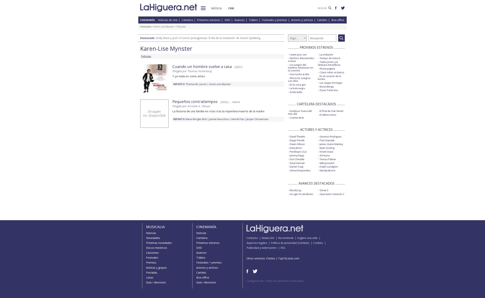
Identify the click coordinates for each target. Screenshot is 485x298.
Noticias (151, 233)
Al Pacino (325, 155)
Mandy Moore (327, 170)
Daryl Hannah (297, 163)
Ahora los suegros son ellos (299, 79)
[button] (203, 8)
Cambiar (303, 243)
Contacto (252, 238)
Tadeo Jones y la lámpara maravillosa (329, 63)
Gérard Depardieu (300, 170)
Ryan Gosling (327, 148)
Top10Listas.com (288, 258)
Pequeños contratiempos (195, 101)
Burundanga (327, 86)
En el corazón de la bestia (329, 77)
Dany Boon (296, 148)
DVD (227, 20)
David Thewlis (297, 136)
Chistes (270, 258)
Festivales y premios (274, 20)
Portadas (151, 272)
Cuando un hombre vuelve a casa (202, 66)
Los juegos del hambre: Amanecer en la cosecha (300, 67)
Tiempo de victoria (330, 58)
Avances (239, 20)
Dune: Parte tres (329, 90)
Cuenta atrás (297, 117)
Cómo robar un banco (332, 72)
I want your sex (298, 54)
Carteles (322, 20)
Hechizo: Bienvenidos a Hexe (301, 59)
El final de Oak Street (331, 111)
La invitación (326, 54)
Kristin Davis (326, 151)
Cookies (318, 243)
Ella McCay (295, 190)
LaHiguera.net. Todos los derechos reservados (275, 281)
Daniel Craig (296, 166)
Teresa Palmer (328, 159)
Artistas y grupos (156, 267)
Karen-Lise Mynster (164, 26)
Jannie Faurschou (219, 119)
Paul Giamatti (327, 140)
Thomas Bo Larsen (196, 84)
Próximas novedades (159, 243)
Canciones (152, 252)
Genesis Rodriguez (331, 136)
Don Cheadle (297, 159)
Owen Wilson (297, 144)
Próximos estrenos (208, 20)
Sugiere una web (307, 238)
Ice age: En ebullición (301, 194)
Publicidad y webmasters (261, 248)
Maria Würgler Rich (196, 119)
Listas (149, 277)
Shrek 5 (324, 190)
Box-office (337, 20)
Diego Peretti (297, 140)
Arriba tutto (296, 92)
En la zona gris (298, 84)
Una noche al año (299, 74)
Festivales (152, 257)
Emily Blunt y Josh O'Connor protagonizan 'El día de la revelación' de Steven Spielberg (208, 38)
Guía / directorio (156, 282)
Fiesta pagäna (327, 68)
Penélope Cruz (298, 151)
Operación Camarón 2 (332, 194)
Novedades (153, 238)
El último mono (328, 114)
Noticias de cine (168, 20)
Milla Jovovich (327, 163)
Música (216, 8)
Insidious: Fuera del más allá (300, 112)
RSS (283, 248)
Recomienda (285, 238)
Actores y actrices (302, 20)
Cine (231, 8)
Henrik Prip (237, 119)
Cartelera (187, 20)
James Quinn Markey (331, 144)
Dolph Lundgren (329, 166)
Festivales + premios (209, 262)
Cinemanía (145, 26)
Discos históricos (156, 248)
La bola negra (297, 88)
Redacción (268, 238)
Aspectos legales (256, 243)
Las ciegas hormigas (331, 82)
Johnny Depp (297, 155)
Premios (151, 262)
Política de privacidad (284, 243)
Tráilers (253, 20)
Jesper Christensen (257, 119)
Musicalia (155, 227)
